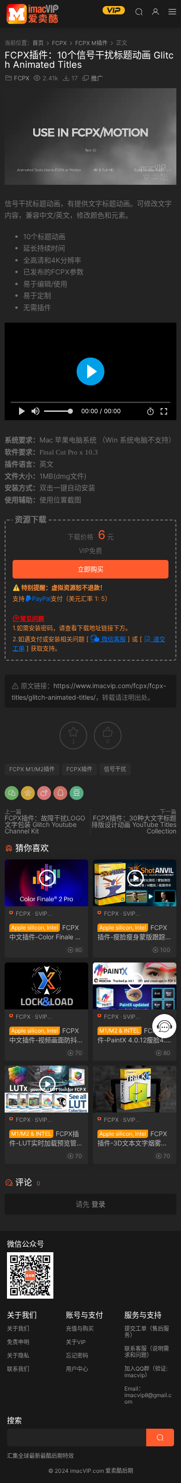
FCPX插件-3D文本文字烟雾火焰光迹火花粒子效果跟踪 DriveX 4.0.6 (133, 1139)
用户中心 (77, 1369)
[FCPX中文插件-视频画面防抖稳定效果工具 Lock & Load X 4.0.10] (46, 986)
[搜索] (139, 11)
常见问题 (32, 618)
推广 (97, 78)
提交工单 (135, 1328)
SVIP (41, 913)
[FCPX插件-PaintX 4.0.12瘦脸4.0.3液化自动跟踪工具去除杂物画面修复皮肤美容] (134, 986)
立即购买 (90, 569)
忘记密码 (77, 1355)
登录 (98, 1204)
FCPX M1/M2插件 (32, 769)
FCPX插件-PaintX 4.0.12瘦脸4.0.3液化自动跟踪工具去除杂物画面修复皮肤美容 (134, 1036)
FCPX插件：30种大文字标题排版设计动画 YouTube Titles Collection (133, 824)
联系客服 (135, 1348)
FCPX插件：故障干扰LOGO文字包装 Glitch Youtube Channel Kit (45, 824)
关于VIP (76, 1342)
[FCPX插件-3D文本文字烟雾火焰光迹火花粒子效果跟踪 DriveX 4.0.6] (134, 1089)
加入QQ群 (136, 1368)
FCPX (21, 78)
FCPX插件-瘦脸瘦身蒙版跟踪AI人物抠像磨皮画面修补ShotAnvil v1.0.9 (134, 933)
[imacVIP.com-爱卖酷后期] (32, 14)
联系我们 (18, 1369)
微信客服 (113, 639)
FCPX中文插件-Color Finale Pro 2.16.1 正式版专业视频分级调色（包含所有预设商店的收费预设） (45, 933)
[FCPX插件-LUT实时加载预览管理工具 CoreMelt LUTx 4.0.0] (46, 1089)
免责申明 (18, 1342)
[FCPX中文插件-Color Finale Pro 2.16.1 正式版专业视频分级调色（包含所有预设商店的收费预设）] (46, 882)
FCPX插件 (79, 769)
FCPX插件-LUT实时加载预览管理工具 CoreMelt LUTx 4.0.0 (46, 1139)
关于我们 (18, 1328)
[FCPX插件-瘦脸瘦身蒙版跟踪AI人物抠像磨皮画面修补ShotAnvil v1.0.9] (134, 882)
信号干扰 (115, 769)
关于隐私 (18, 1355)
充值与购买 (80, 1328)
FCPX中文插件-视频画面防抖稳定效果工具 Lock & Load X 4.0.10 (46, 1036)
